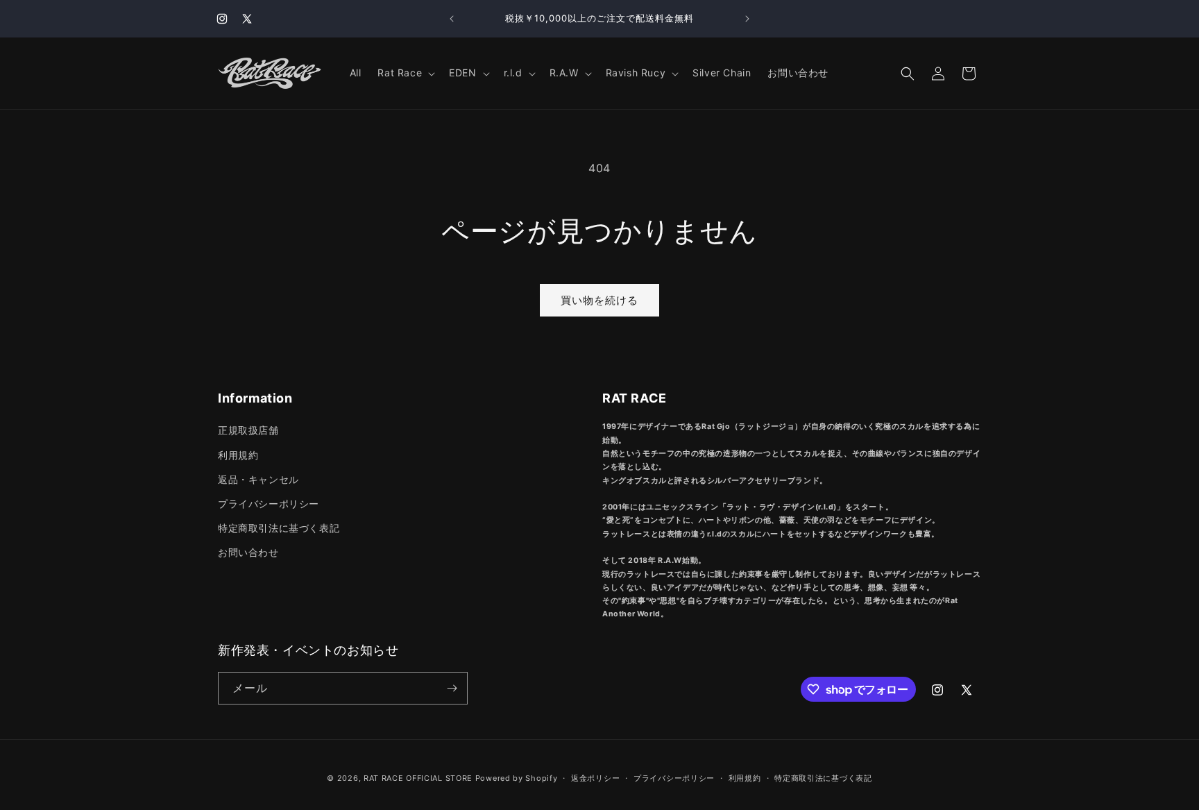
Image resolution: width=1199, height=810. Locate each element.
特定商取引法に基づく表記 (278, 528)
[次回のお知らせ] (747, 19)
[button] (405, 72)
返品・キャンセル (258, 479)
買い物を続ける (599, 300)
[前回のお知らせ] (451, 19)
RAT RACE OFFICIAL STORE (418, 778)
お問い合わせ (248, 552)
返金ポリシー (595, 778)
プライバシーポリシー (268, 503)
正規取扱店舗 (248, 430)
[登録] (451, 688)
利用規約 (238, 455)
